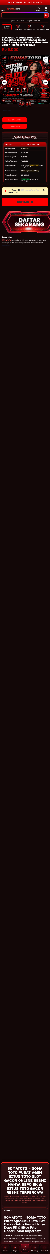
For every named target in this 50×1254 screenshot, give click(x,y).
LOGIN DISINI (14, 126)
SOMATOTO (25, 202)
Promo (5, 1251)
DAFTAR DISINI (14, 120)
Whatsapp (34, 1251)
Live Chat (44, 1251)
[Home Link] (13, 9)
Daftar (25, 1250)
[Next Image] (45, 82)
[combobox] (23, 15)
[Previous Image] (4, 82)
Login (15, 1251)
